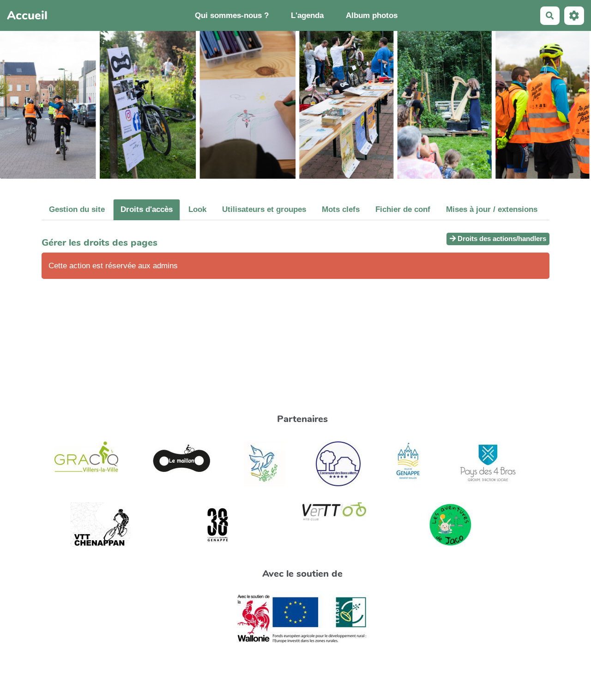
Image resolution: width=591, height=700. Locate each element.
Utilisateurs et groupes (264, 209)
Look (197, 209)
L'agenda (307, 15)
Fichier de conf (402, 209)
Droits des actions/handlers (501, 238)
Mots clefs (341, 209)
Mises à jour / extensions (491, 209)
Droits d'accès (147, 209)
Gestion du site (77, 209)
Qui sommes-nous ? (232, 15)
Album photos (372, 15)
